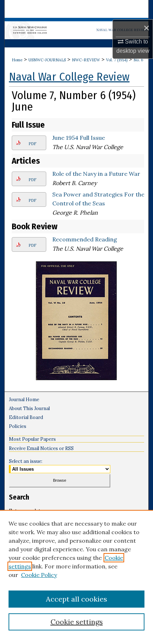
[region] (76, 574)
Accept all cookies (76, 598)
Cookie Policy (39, 574)
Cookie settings (77, 621)
